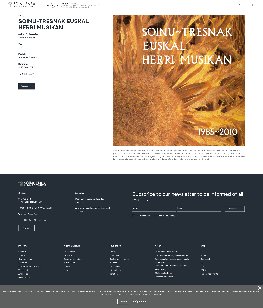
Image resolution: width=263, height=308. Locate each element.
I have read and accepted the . (155, 216)
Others (67, 266)
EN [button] (253, 5)
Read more (138, 294)
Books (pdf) (206, 259)
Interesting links (116, 270)
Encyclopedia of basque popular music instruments (172, 260)
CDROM (204, 270)
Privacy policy (169, 216)
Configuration (139, 301)
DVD (202, 266)
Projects (113, 263)
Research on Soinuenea (165, 277)
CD (26, 16)
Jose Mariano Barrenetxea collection (171, 266)
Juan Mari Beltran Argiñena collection (171, 255)
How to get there (25, 259)
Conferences (69, 252)
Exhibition (22, 263)
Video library (160, 269)
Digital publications (163, 273)
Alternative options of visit (30, 266)
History (113, 252)
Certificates (115, 266)
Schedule (22, 252)
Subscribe (233, 209)
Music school (69, 263)
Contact (26, 228)
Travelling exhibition (73, 259)
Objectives (114, 255)
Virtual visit (23, 270)
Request (24, 86)
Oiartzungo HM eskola (119, 259)
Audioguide (23, 274)
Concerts (68, 255)
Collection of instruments (166, 252)
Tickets (21, 255)
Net (202, 252)
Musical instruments (209, 274)
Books (203, 255)
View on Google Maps (29, 214)
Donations (114, 274)
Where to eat (24, 277)
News (66, 270)
